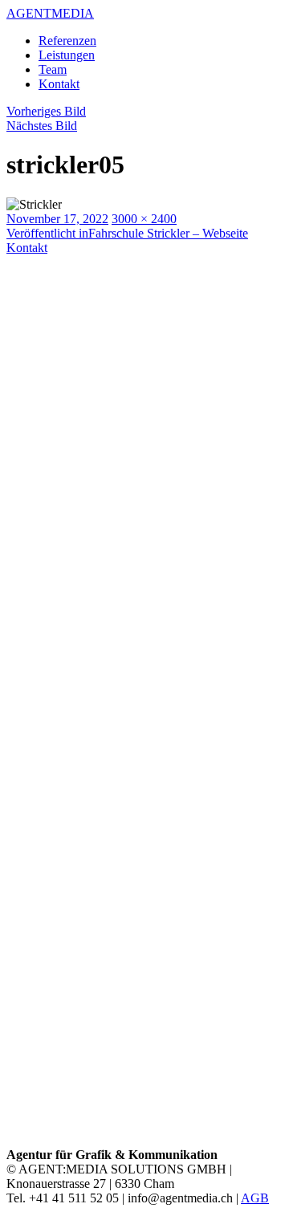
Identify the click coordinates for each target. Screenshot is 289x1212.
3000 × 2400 (144, 219)
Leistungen (67, 55)
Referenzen (67, 40)
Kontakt (59, 84)
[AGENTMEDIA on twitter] (144, 1140)
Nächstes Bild (41, 125)
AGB (255, 1198)
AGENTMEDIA (50, 13)
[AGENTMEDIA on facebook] (144, 847)
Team (53, 69)
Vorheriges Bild (46, 111)
